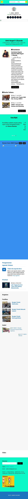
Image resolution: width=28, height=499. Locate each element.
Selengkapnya (20, 84)
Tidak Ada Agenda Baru (14, 269)
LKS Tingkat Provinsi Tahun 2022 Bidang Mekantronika (16, 286)
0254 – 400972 (10, 466)
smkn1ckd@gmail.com (15, 14)
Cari (20, 463)
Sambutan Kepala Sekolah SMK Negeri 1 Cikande (17, 53)
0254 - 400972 (15, 13)
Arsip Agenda (15, 275)
